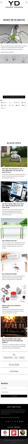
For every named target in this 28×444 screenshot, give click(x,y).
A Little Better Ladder (14, 371)
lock (16, 357)
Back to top (13, 442)
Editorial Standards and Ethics (7, 417)
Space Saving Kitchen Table (9, 241)
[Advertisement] (14, 14)
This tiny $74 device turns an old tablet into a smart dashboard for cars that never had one (13, 205)
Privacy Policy (16, 417)
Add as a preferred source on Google (15, 96)
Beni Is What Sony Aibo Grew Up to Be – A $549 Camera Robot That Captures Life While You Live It (13, 170)
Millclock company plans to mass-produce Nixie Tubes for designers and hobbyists (12, 340)
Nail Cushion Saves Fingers (9, 274)
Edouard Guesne (8, 357)
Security (22, 357)
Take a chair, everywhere (14, 364)
